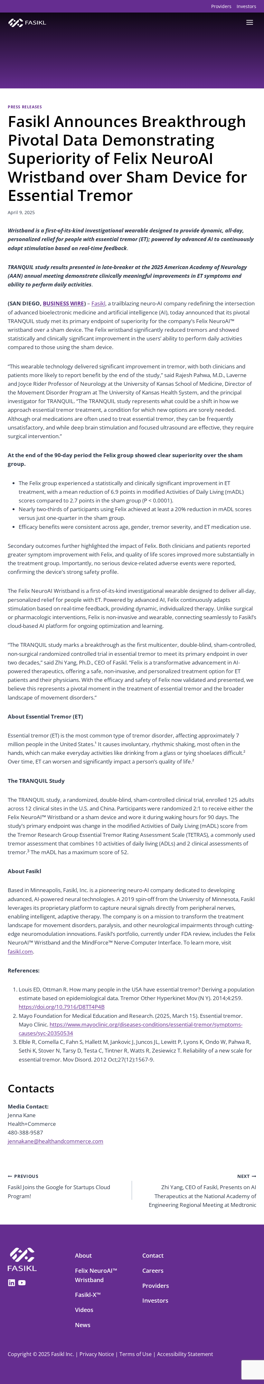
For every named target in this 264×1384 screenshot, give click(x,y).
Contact (153, 1255)
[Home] (22, 1259)
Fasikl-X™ (88, 1294)
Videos (84, 1310)
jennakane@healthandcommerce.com (55, 1141)
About (83, 1255)
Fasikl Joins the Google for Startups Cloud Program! (59, 1186)
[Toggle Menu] (249, 22)
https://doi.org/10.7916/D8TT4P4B (62, 1006)
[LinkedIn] (11, 1281)
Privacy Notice (97, 1354)
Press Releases (25, 106)
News (82, 1325)
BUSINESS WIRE (63, 303)
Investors (246, 6)
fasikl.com (20, 951)
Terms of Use (135, 1354)
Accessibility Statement (185, 1354)
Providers (221, 6)
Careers (153, 1270)
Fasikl (98, 303)
